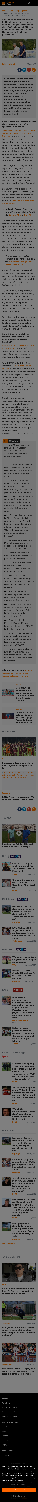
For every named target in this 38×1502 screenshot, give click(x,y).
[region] (19, 1481)
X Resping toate (19, 1496)
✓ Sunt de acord (19, 1490)
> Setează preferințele (19, 1484)
